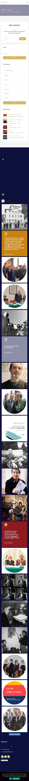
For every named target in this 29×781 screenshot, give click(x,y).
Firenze (19, 123)
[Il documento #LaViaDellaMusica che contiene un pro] (14, 693)
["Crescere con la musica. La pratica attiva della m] (14, 534)
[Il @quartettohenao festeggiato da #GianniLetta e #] (14, 270)
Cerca (22, 38)
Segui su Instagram (15, 734)
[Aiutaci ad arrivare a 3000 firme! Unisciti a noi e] (14, 217)
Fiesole (19, 116)
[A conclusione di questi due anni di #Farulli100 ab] (14, 481)
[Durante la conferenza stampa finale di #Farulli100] (14, 402)
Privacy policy (16, 778)
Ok (10, 778)
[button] (14, 75)
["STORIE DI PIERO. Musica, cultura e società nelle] (14, 428)
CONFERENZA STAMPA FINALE (15, 114)
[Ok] (27, 776)
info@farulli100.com (8, 751)
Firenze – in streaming (13, 136)
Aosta (9, 125)
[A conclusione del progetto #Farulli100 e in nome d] (14, 243)
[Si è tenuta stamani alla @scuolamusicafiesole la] (14, 561)
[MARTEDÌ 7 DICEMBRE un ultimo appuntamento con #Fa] (14, 719)
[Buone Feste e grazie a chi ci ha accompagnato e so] (14, 640)
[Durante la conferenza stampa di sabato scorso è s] (14, 508)
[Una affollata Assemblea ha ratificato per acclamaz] (14, 296)
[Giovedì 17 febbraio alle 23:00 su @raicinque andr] (14, 587)
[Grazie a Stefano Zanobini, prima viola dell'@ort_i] (14, 375)
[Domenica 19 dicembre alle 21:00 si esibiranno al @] (14, 666)
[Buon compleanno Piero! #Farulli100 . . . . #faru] (14, 613)
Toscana (22, 116)
